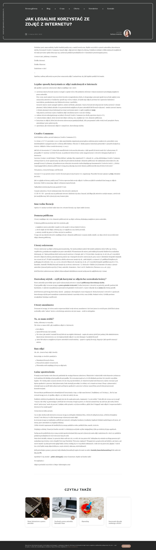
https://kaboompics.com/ (62, 465)
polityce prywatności (72, 546)
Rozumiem (126, 546)
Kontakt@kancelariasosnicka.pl (3, 21)
